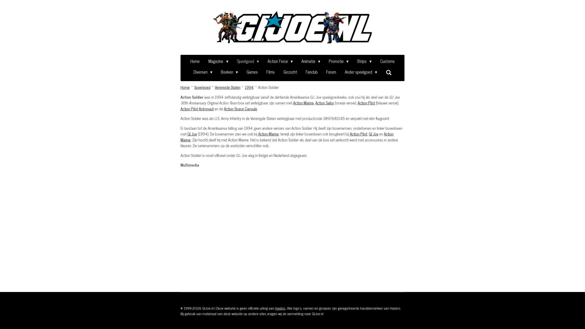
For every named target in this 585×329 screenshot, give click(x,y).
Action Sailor (324, 103)
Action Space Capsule (240, 109)
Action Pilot (366, 103)
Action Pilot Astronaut (197, 109)
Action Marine (303, 103)
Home (185, 87)
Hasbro (280, 308)
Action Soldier (268, 87)
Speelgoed (202, 87)
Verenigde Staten (227, 87)
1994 (249, 87)
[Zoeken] (389, 72)
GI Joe (192, 134)
